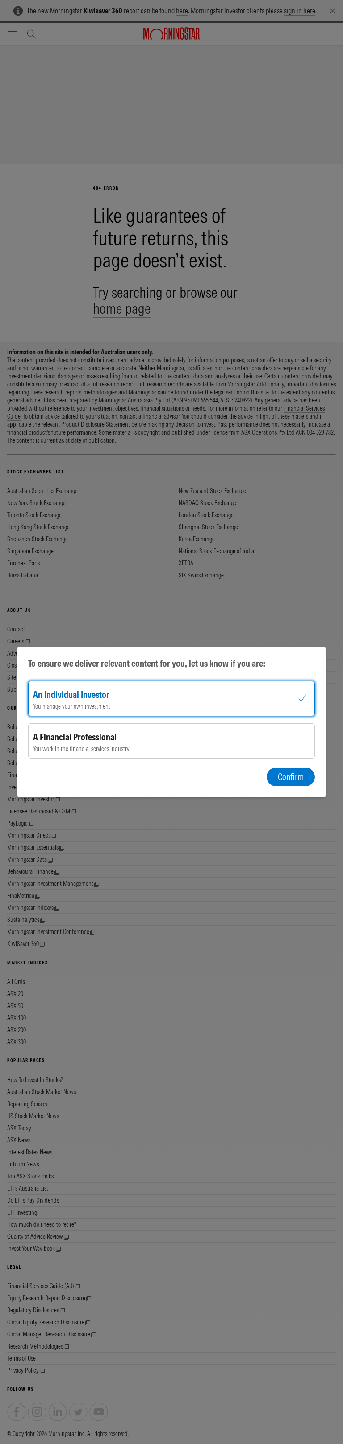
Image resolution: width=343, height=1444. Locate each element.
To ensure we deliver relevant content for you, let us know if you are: (146, 663)
